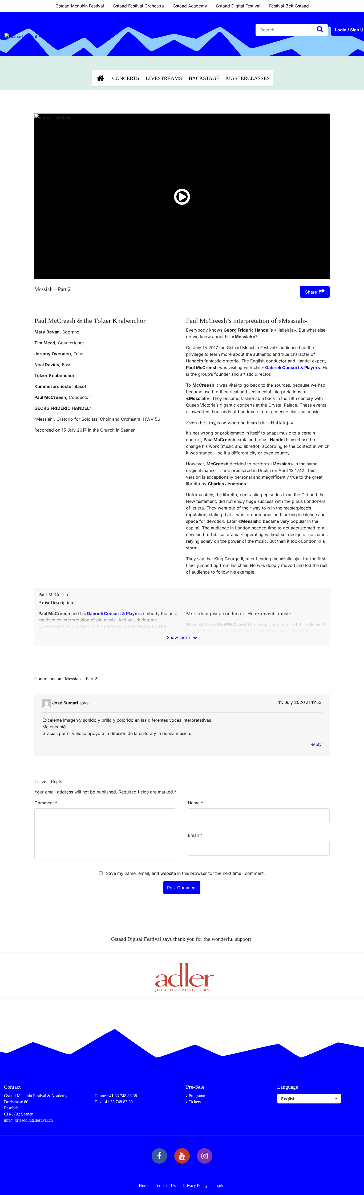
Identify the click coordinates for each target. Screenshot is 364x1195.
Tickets (195, 1102)
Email (195, 835)
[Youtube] (182, 1156)
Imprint (219, 1185)
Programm (197, 1095)
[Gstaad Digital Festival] (29, 49)
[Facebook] (159, 1156)
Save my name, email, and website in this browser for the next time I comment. (185, 873)
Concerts (125, 78)
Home (144, 1185)
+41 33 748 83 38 (122, 1095)
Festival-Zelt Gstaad (289, 6)
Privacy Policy (195, 1185)
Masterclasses (248, 78)
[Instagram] (204, 1156)
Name (195, 802)
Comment (45, 802)
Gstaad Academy (190, 6)
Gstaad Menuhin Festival (79, 6)
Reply (316, 744)
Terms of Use (166, 1185)
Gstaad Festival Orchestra (138, 6)
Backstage (204, 78)
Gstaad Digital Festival (238, 6)
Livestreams (164, 78)
